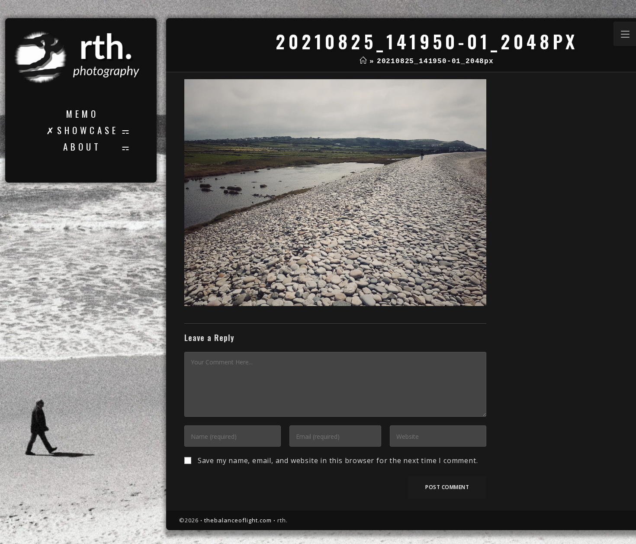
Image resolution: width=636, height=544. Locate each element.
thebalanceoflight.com (238, 520)
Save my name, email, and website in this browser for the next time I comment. (338, 460)
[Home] (363, 61)
